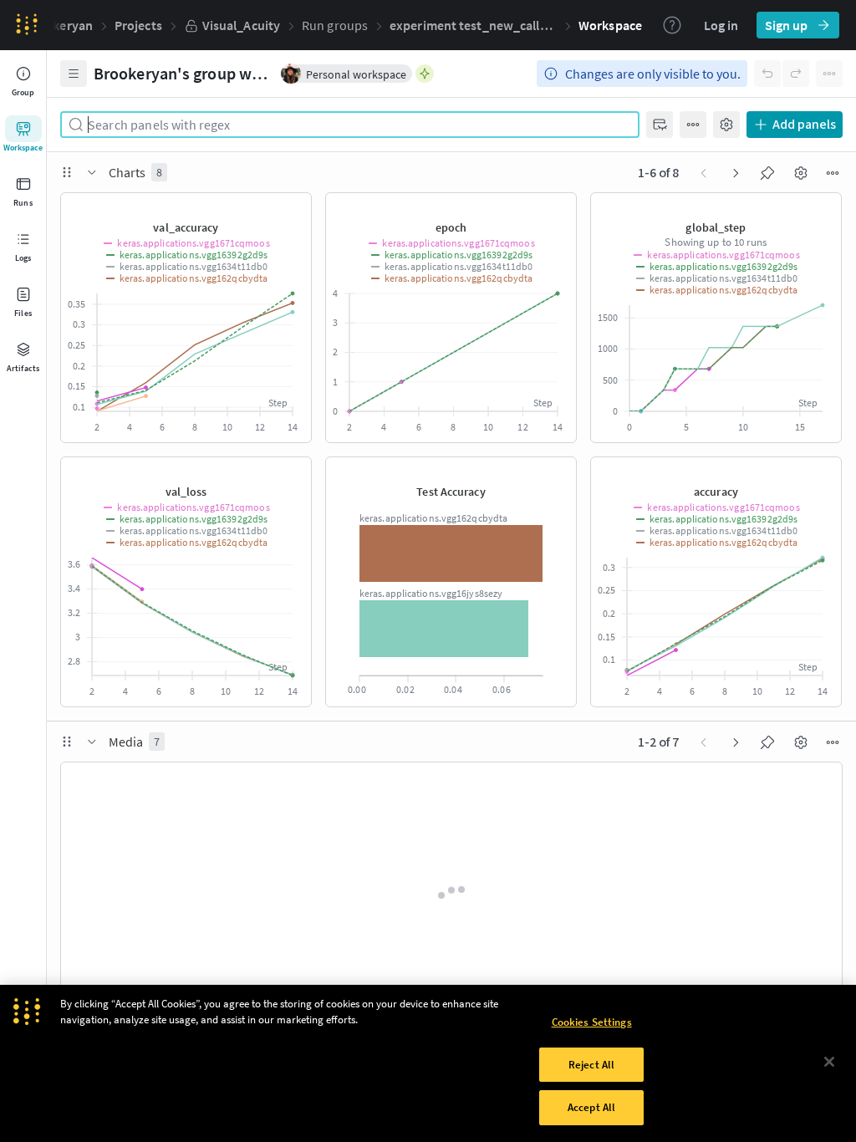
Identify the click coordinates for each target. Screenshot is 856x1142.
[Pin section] (767, 173)
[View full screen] (234, 206)
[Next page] (735, 173)
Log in (721, 25)
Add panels (804, 124)
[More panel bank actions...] (693, 124)
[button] (473, 25)
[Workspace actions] (829, 73)
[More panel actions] (288, 206)
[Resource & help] (672, 25)
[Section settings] (800, 173)
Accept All (591, 1107)
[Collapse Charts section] (92, 172)
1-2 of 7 (658, 742)
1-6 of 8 (658, 173)
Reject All (591, 1065)
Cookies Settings (592, 1022)
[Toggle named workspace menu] (73, 73)
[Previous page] (703, 173)
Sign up (786, 25)
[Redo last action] (795, 73)
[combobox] (357, 124)
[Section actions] (832, 173)
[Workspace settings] (726, 124)
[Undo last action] (767, 73)
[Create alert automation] (207, 206)
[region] (428, 1063)
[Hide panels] (659, 124)
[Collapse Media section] (92, 742)
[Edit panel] (261, 206)
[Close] (829, 1061)
